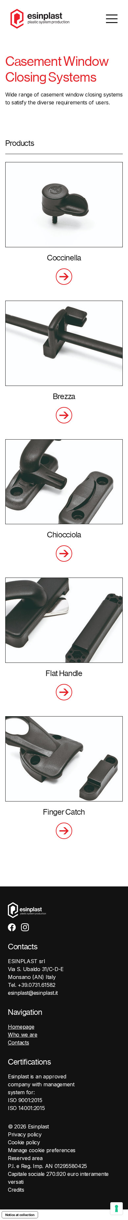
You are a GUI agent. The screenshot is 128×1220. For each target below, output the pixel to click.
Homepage (21, 1026)
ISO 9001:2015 (25, 1100)
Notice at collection (19, 1215)
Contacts (18, 1042)
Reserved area (25, 1158)
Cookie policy (24, 1142)
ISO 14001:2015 (26, 1108)
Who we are (22, 1034)
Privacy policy (25, 1134)
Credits (16, 1189)
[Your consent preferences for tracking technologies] (116, 1208)
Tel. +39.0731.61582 (31, 985)
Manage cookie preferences (41, 1150)
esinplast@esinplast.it (33, 993)
